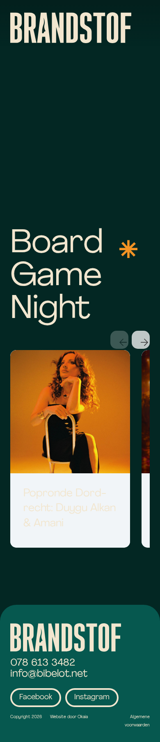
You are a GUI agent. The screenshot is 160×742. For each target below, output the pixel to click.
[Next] (141, 340)
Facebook (35, 697)
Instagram (92, 697)
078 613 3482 (42, 663)
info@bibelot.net (48, 674)
